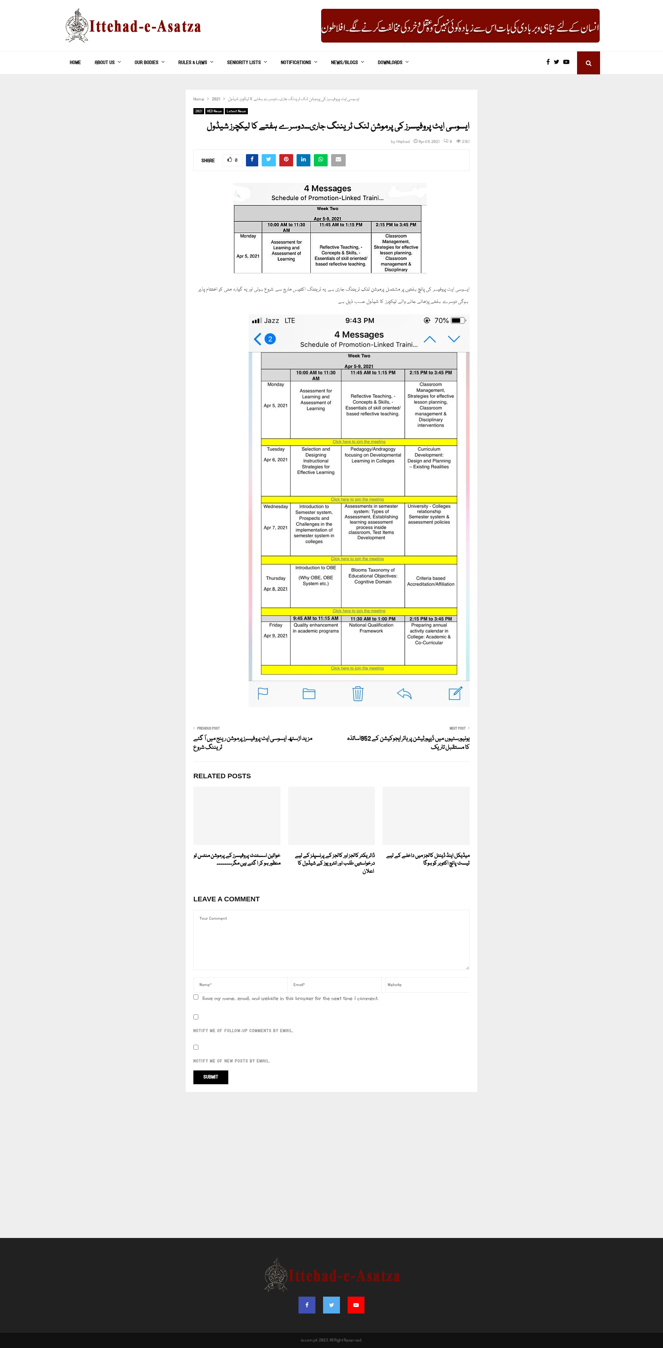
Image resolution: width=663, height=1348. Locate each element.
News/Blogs (344, 62)
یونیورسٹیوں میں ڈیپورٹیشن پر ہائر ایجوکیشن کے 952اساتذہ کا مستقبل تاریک (408, 743)
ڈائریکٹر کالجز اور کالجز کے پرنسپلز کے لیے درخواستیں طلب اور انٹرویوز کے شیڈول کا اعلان (333, 864)
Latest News (236, 111)
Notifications (296, 62)
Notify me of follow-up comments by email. (243, 1031)
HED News (214, 111)
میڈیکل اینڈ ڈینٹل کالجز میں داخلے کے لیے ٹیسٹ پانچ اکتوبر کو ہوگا (428, 860)
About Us (105, 62)
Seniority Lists (244, 62)
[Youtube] (568, 62)
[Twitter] (558, 62)
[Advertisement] (331, 1169)
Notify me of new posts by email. (231, 1061)
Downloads (390, 62)
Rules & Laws (192, 62)
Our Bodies (146, 62)
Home (75, 62)
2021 (198, 111)
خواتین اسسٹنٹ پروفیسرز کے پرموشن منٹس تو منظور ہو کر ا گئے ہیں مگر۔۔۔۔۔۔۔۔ (237, 860)
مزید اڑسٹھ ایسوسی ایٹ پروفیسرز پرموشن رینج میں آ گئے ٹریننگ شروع (252, 743)
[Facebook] (550, 62)
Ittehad (403, 142)
